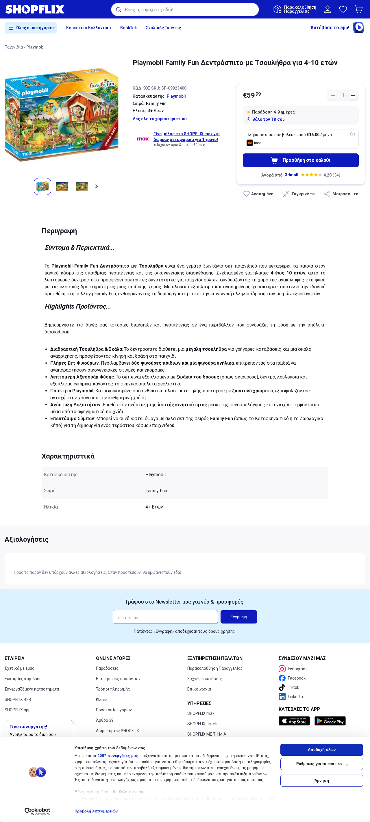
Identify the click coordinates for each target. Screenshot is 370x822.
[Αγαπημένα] (343, 9)
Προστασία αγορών (114, 710)
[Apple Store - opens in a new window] (295, 721)
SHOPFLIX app (18, 710)
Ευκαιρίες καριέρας (23, 678)
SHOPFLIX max (200, 713)
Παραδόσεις (107, 668)
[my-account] (327, 9)
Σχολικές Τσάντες (163, 27)
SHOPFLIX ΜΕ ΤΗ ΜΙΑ (206, 734)
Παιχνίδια (14, 47)
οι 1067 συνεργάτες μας (115, 756)
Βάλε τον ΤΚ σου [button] (268, 119)
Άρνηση (321, 780)
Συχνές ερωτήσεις (204, 678)
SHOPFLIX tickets (203, 723)
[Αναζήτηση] (118, 9)
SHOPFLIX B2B (18, 699)
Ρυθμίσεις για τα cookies (319, 764)
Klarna (102, 699)
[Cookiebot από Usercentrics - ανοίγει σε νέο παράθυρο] (37, 811)
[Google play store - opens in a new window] (330, 721)
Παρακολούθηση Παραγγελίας (215, 668)
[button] (359, 9)
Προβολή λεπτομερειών (96, 811)
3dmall (291, 174)
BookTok (128, 27)
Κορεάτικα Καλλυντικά (88, 27)
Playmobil (36, 47)
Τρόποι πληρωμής (113, 689)
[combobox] (185, 9)
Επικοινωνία (199, 689)
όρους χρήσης (221, 631)
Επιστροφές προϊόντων (118, 678)
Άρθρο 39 (105, 720)
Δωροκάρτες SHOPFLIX (117, 730)
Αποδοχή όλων (322, 749)
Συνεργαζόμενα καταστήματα (32, 689)
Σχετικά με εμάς (19, 668)
